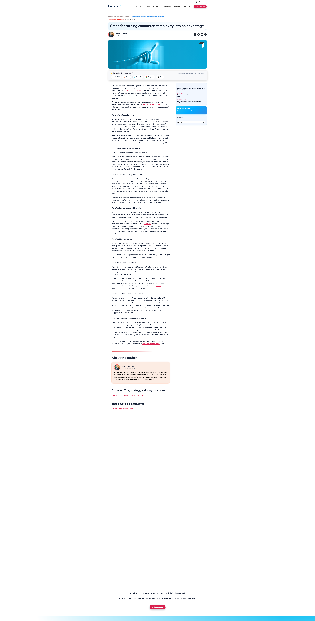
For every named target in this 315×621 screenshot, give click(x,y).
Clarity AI (147, 224)
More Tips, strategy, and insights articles (128, 395)
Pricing (158, 6)
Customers (167, 6)
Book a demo (159, 607)
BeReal (158, 286)
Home (110, 17)
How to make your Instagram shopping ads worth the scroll (189, 95)
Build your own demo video (123, 409)
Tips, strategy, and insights (121, 17)
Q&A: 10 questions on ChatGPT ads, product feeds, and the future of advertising (191, 89)
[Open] (199, 2)
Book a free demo (200, 6)
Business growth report (134, 90)
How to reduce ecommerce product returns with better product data (189, 102)
